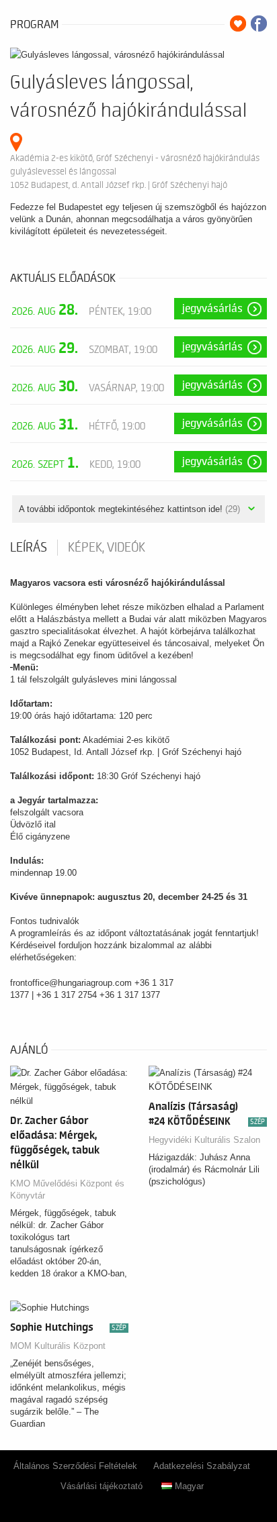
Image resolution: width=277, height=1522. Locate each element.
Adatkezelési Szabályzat (201, 1466)
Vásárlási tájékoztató (102, 1486)
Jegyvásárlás (212, 309)
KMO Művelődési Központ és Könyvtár (67, 1189)
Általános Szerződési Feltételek (75, 1466)
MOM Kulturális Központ (58, 1346)
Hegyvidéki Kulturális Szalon (204, 1140)
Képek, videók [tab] (106, 547)
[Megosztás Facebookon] (259, 23)
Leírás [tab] (28, 547)
